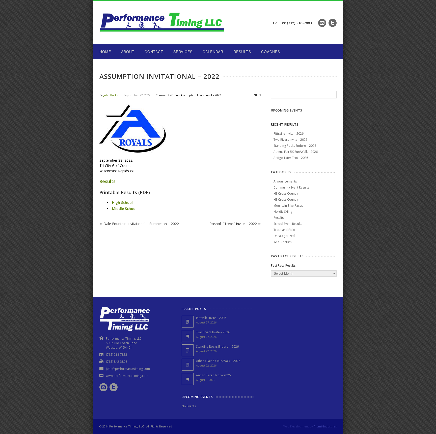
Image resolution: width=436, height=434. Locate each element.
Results (242, 51)
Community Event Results (291, 187)
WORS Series (282, 242)
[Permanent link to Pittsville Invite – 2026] (188, 322)
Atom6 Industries (325, 426)
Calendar (213, 51)
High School (122, 202)
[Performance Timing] (162, 33)
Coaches (270, 51)
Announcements (285, 181)
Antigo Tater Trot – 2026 (291, 158)
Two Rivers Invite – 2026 (290, 139)
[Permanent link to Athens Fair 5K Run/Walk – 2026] (188, 365)
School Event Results (288, 224)
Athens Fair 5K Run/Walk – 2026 (296, 152)
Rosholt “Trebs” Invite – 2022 (235, 223)
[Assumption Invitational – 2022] (180, 128)
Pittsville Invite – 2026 (289, 133)
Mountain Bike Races (288, 205)
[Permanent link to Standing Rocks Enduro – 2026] (188, 350)
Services (183, 51)
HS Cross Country (286, 193)
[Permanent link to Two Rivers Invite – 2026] (188, 336)
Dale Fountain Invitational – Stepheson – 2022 (139, 223)
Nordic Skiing (283, 211)
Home (105, 51)
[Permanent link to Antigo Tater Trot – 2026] (188, 379)
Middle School (124, 208)
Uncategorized (284, 236)
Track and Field (284, 230)
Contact (154, 51)
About (127, 51)
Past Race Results (283, 265)
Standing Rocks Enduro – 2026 (295, 145)
